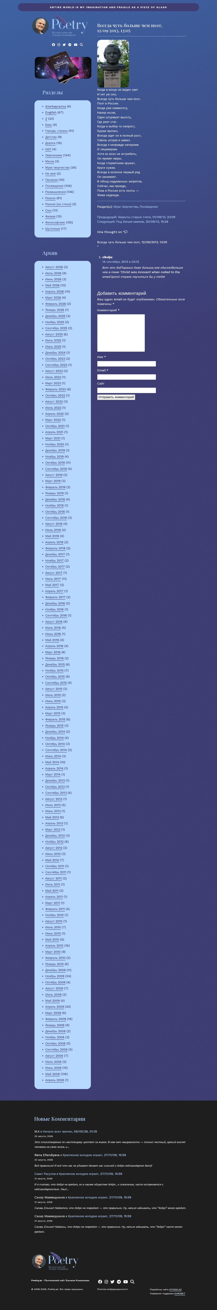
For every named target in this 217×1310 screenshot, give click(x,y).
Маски (49, 161)
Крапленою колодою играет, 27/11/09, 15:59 (94, 1155)
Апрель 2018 (54, 542)
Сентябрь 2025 (56, 328)
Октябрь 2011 (54, 866)
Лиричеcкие (53, 155)
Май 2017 (52, 585)
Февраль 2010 (55, 958)
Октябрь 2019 (55, 462)
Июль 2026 (53, 273)
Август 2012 (53, 848)
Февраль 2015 (55, 719)
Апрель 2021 (54, 432)
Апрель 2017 (54, 591)
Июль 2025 (53, 340)
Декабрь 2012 (55, 835)
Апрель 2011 (54, 897)
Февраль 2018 (55, 548)
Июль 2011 (52, 884)
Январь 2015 (54, 725)
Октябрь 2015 (55, 676)
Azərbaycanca (55, 106)
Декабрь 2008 (55, 1031)
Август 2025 (54, 334)
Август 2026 (54, 267)
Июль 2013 (53, 805)
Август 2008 (54, 1056)
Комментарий (108, 310)
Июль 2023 (53, 377)
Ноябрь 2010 (54, 915)
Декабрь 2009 (55, 970)
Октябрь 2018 (55, 511)
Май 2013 (52, 817)
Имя (101, 357)
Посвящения (54, 186)
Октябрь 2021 (55, 426)
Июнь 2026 (53, 279)
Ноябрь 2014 (54, 738)
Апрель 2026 (54, 291)
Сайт (100, 383)
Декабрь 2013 (55, 780)
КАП (48, 149)
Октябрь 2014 (55, 744)
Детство (51, 137)
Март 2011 (52, 903)
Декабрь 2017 (55, 554)
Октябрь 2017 (55, 566)
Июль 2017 (53, 579)
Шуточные (52, 228)
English (51, 112)
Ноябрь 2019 (54, 456)
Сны (48, 210)
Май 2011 (51, 890)
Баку (48, 125)
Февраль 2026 (55, 304)
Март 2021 (52, 438)
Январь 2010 (54, 964)
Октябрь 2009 (55, 982)
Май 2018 (52, 536)
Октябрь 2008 (55, 1043)
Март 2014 (53, 774)
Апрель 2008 (54, 1080)
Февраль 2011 (55, 909)
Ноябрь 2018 (54, 505)
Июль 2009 (53, 994)
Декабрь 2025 (55, 316)
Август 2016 (53, 621)
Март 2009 (53, 1013)
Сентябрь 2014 (56, 750)
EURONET (179, 1293)
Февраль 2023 (55, 389)
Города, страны (56, 131)
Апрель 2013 (54, 823)
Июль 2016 (53, 628)
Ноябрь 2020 (54, 444)
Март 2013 (52, 829)
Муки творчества (57, 167)
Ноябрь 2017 (54, 560)
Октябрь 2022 (55, 395)
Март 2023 (53, 383)
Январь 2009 (54, 1025)
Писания (51, 180)
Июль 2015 (53, 695)
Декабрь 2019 (55, 450)
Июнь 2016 (53, 634)
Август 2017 (53, 573)
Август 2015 (53, 689)
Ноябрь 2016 (54, 609)
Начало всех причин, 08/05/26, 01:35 (70, 1131)
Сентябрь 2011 (55, 872)
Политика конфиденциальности (112, 1289)
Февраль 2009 (55, 1019)
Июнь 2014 (53, 756)
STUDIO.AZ (175, 1289)
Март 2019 (53, 481)
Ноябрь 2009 (54, 976)
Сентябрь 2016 (56, 615)
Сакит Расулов (45, 1174)
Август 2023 (54, 371)
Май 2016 (52, 640)
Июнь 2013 (53, 811)
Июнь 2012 (53, 854)
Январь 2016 (54, 658)
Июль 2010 (53, 927)
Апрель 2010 (54, 945)
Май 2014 (52, 762)
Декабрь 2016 (55, 603)
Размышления (55, 192)
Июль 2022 (53, 408)
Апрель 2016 (54, 646)
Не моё (50, 173)
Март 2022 (53, 420)
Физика (50, 216)
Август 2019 (53, 475)
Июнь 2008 (53, 1068)
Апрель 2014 (54, 768)
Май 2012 (52, 860)
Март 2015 (52, 713)
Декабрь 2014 (55, 731)
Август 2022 (54, 401)
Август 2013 (53, 799)
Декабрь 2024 (55, 352)
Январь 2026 (54, 310)
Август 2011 (53, 878)
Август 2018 (53, 524)
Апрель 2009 (54, 1007)
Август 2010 (53, 921)
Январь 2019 (54, 493)
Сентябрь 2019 (56, 469)
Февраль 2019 (55, 487)
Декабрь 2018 (55, 499)
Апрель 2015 (54, 707)
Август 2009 (54, 988)
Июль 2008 (53, 1062)
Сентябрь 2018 (56, 518)
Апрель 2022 (54, 414)
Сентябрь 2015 (56, 683)
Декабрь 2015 (55, 664)
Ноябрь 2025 (54, 322)
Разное (50, 198)
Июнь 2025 (53, 346)
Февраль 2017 (55, 597)
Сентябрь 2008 (56, 1049)
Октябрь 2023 (55, 359)
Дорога (50, 143)
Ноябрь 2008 (54, 1037)
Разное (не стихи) (58, 204)
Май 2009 (52, 1000)
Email (102, 370)
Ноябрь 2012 (54, 841)
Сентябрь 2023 (56, 365)
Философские (55, 222)
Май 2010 (52, 939)
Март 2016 (53, 652)
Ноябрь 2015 (54, 670)
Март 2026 (53, 297)
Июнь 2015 (53, 701)
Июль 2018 (53, 530)
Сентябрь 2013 (56, 793)
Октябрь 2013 (55, 787)
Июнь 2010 (53, 933)
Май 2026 (52, 285)
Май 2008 (52, 1074)
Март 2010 (53, 952)
